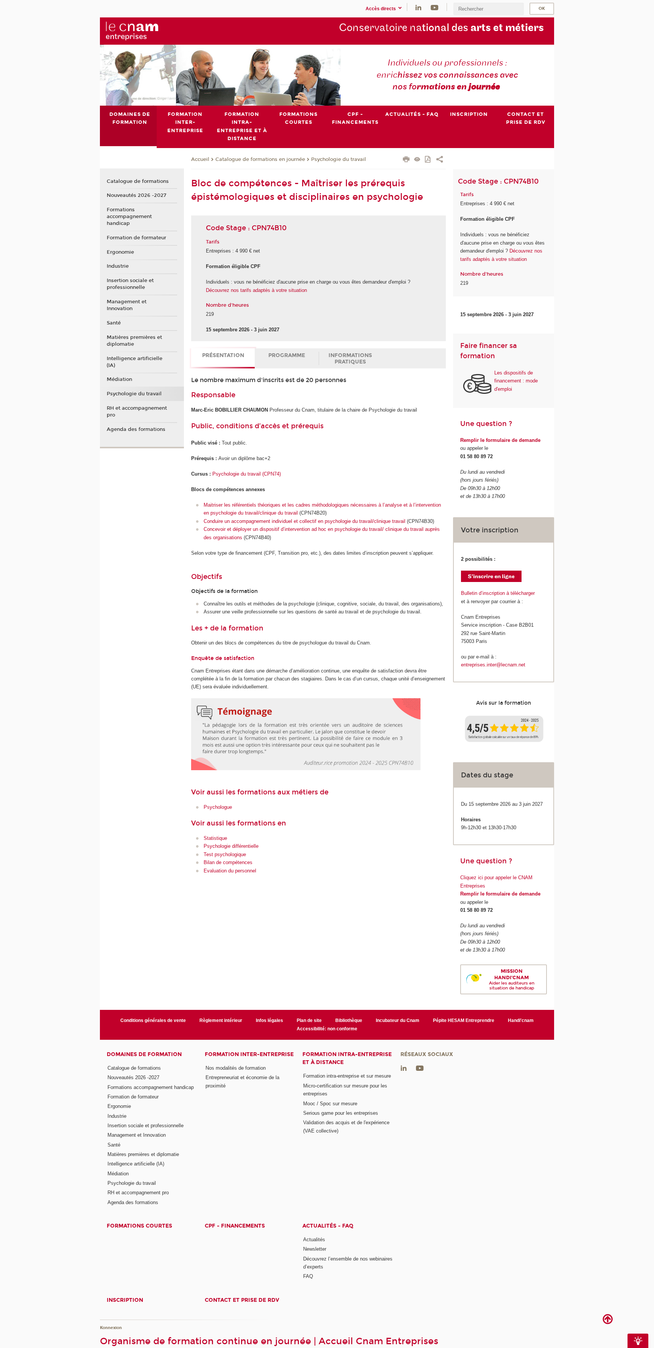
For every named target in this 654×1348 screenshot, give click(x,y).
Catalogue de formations (138, 181)
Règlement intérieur (220, 1020)
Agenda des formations (136, 429)
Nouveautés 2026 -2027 (136, 195)
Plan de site (309, 1020)
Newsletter (314, 1249)
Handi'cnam (521, 1020)
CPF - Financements (235, 1226)
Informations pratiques (350, 358)
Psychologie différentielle (231, 846)
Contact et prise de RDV (242, 1300)
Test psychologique (225, 854)
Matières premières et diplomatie (134, 340)
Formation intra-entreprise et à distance (347, 1058)
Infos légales (269, 1020)
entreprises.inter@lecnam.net (493, 665)
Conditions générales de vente (153, 1020)
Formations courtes (139, 1226)
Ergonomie (120, 252)
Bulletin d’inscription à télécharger (498, 593)
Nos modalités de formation (236, 1068)
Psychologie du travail (338, 159)
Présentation (223, 355)
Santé (114, 323)
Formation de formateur (136, 238)
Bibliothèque (348, 1020)
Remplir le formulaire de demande (500, 440)
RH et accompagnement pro (137, 411)
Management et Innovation (126, 305)
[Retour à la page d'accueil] (144, 31)
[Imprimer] (406, 160)
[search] (488, 9)
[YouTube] (434, 7)
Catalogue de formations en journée (260, 159)
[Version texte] (417, 160)
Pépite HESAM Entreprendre (463, 1020)
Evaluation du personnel (230, 871)
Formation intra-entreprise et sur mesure (347, 1076)
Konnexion (111, 1327)
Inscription (125, 1300)
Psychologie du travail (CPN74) (246, 474)
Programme (286, 355)
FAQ (308, 1276)
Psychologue (218, 807)
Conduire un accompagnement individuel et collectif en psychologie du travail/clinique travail (304, 521)
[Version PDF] (428, 160)
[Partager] (439, 160)
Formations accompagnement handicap (129, 216)
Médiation (119, 379)
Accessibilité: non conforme (327, 1028)
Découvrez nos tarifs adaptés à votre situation (256, 290)
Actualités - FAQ (327, 1226)
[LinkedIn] (418, 7)
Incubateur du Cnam (397, 1020)
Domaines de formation (144, 1054)
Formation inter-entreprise (249, 1054)
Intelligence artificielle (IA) (134, 362)
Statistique (215, 838)
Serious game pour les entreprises (340, 1113)
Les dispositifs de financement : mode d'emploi (516, 381)
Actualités (314, 1239)
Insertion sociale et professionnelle (130, 284)
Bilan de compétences (228, 862)
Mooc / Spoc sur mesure (330, 1103)
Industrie (118, 266)
